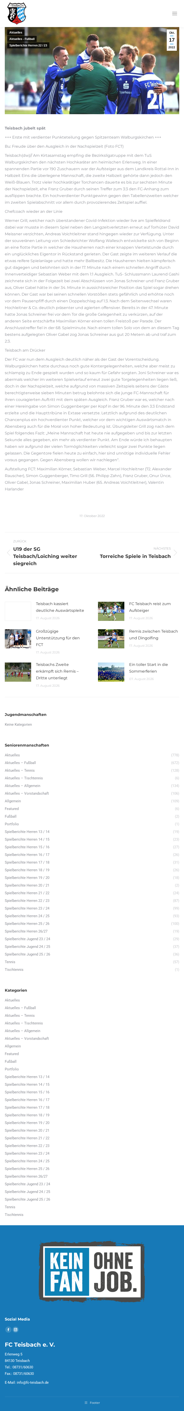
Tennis (10, 1207)
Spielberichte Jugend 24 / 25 (27, 1192)
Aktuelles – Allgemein (22, 1031)
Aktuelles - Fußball (21, 39)
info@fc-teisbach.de (33, 1382)
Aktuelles (15, 32)
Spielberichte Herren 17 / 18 (27, 1107)
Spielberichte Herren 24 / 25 (27, 1161)
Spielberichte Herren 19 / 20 (27, 1123)
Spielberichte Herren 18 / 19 (27, 1115)
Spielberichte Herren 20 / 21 (27, 1130)
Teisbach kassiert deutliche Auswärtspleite (60, 607)
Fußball (11, 1061)
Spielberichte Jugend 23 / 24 (27, 1184)
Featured (12, 1054)
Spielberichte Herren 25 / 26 (27, 1169)
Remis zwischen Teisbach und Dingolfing (153, 634)
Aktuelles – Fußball (20, 1008)
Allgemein (13, 1046)
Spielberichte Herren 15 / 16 (27, 1092)
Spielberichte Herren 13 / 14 (27, 1077)
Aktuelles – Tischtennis (24, 1023)
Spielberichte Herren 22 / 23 (28, 45)
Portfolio (12, 1069)
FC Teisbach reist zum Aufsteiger (150, 607)
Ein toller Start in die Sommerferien (148, 668)
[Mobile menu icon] (174, 13)
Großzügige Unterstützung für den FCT (58, 638)
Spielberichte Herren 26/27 (26, 1176)
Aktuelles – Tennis (20, 1015)
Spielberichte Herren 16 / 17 (27, 1100)
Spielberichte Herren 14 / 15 (27, 1084)
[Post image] (18, 611)
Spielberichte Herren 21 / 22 (27, 1138)
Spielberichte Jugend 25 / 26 (27, 1199)
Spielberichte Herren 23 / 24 (27, 1153)
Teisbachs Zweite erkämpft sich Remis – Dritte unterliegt (57, 671)
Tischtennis (14, 1215)
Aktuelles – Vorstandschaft (27, 1038)
